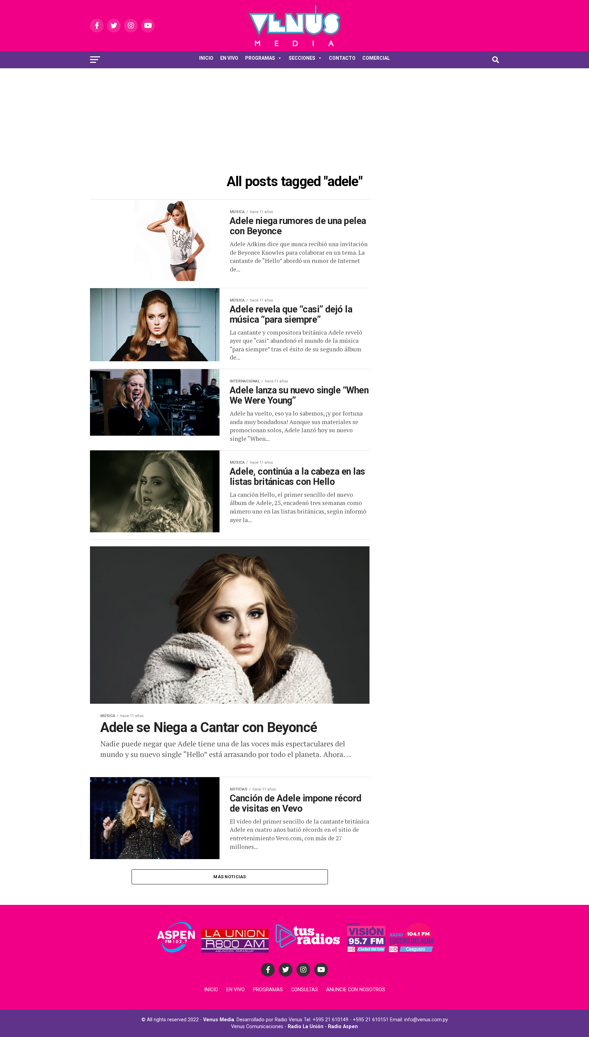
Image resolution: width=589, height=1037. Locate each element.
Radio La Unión (305, 1026)
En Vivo (235, 990)
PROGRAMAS (260, 58)
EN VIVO (229, 58)
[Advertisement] (294, 119)
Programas (268, 990)
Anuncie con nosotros (355, 990)
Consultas (304, 990)
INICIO (206, 58)
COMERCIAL (376, 58)
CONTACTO (342, 58)
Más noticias (229, 876)
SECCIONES (302, 58)
